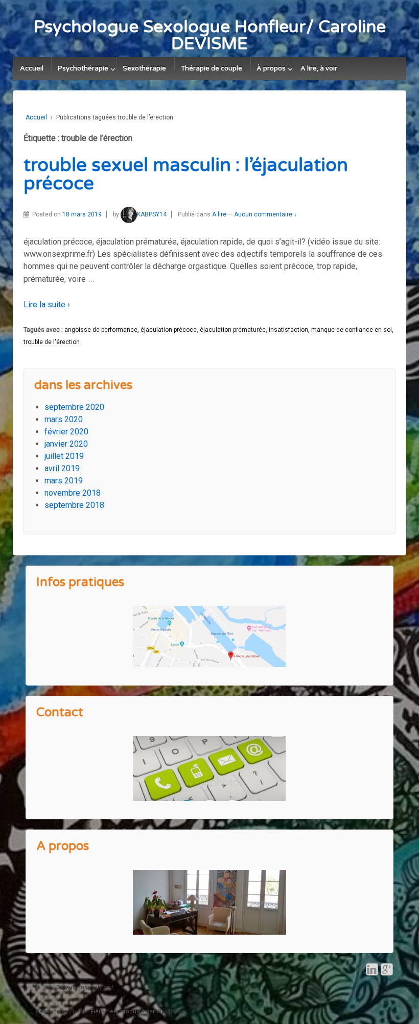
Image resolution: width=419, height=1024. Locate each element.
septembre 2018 (74, 505)
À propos (271, 68)
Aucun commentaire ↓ (265, 214)
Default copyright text (84, 987)
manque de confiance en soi (351, 329)
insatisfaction (288, 329)
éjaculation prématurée (233, 329)
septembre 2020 (74, 407)
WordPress (171, 1011)
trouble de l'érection (52, 342)
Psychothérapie (83, 68)
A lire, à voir (318, 68)
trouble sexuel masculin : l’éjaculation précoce (186, 174)
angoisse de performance (100, 329)
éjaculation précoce (169, 329)
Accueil (31, 68)
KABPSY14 (152, 214)
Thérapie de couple (211, 68)
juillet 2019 (64, 456)
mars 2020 (63, 419)
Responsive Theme (62, 1011)
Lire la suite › (47, 304)
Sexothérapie (144, 68)
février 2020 (66, 431)
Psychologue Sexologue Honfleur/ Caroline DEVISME (210, 35)
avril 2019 (62, 468)
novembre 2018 (72, 493)
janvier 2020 (66, 444)
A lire (219, 214)
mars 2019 (63, 480)
